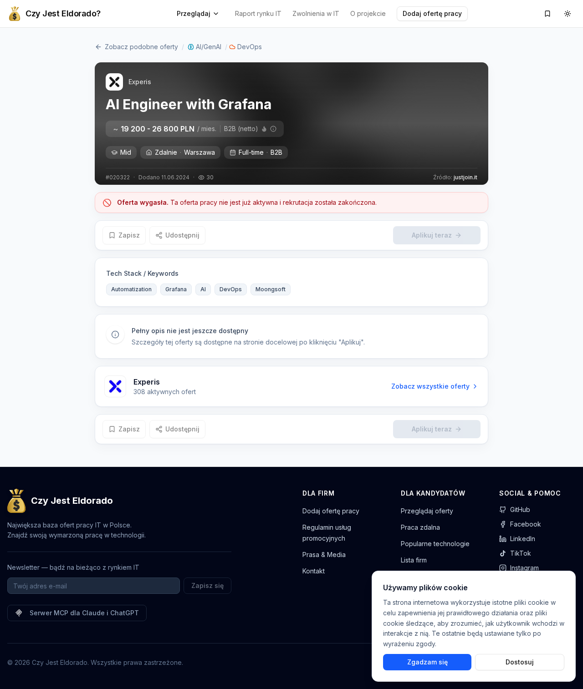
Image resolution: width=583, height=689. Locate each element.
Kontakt (313, 571)
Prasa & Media (324, 554)
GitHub (520, 509)
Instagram (524, 568)
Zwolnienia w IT (315, 13)
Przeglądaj (193, 13)
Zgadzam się (427, 662)
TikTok (520, 553)
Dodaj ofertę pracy (432, 13)
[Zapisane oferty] (547, 13)
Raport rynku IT (258, 13)
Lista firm (414, 560)
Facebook (525, 524)
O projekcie (368, 13)
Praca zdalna (420, 527)
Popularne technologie (435, 543)
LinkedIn (522, 538)
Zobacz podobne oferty (141, 47)
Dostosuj (520, 662)
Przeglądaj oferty (427, 511)
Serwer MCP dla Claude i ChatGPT (84, 613)
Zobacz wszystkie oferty (430, 386)
